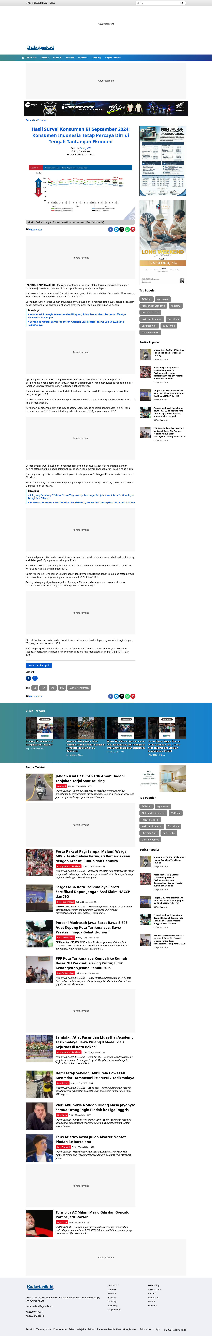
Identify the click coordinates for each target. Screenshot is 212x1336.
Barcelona (173, 319)
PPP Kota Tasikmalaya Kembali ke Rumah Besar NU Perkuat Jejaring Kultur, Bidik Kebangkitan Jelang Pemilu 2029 (169, 432)
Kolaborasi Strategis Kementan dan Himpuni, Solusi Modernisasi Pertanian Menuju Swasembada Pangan (77, 316)
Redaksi (30, 1329)
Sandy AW (85, 148)
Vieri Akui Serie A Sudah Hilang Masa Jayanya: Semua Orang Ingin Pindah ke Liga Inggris (95, 1107)
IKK (62, 687)
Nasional (45, 57)
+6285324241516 (35, 1315)
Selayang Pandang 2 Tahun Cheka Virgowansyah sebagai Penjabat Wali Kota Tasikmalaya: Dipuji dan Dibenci (81, 496)
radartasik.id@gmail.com (39, 1306)
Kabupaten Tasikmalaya (68, 866)
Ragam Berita (112, 57)
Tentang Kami (43, 1329)
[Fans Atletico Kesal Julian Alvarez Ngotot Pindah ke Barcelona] (39, 1148)
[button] (113, 58)
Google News (130, 1329)
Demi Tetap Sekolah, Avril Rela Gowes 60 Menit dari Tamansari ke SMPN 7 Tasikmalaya (95, 1075)
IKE (52, 687)
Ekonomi (57, 57)
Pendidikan (62, 1083)
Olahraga (82, 57)
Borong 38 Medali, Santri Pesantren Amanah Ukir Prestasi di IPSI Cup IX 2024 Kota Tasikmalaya (76, 323)
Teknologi (96, 57)
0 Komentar (35, 229)
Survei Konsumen (79, 687)
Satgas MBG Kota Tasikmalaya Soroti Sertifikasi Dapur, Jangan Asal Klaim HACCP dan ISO (169, 393)
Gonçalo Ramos (150, 332)
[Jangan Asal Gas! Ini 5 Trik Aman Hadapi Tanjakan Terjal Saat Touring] (145, 354)
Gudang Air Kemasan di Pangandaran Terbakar (39, 743)
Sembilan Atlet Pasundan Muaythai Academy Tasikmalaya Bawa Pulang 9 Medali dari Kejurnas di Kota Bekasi (95, 1042)
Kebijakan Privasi (86, 1329)
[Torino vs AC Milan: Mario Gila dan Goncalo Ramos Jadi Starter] (39, 1223)
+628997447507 (34, 1311)
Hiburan (70, 57)
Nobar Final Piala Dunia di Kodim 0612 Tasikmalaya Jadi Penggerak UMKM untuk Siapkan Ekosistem (126, 744)
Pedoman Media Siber (109, 1329)
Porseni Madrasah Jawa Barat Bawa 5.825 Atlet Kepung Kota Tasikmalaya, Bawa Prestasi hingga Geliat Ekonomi (168, 412)
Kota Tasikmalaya (65, 901)
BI (35, 687)
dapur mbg (169, 325)
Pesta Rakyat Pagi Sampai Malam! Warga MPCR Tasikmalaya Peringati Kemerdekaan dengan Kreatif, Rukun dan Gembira (168, 373)
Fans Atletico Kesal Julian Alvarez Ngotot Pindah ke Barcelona (91, 1139)
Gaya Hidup (154, 1285)
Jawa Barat (31, 57)
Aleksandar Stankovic (153, 305)
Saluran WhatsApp (150, 1329)
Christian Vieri (149, 325)
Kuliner (151, 1293)
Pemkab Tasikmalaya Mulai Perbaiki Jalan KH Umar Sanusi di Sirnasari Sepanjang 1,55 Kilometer (85, 746)
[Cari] (181, 3)
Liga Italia (62, 1115)
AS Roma (176, 305)
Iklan (72, 1329)
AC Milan (146, 299)
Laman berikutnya (38, 665)
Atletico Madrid (150, 312)
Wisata (151, 1301)
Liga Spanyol (63, 1147)
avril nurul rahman (152, 319)
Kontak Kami (60, 1329)
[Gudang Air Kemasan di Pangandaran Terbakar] (45, 728)
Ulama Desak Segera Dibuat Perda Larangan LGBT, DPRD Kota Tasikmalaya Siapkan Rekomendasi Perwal (164, 746)
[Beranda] (23, 58)
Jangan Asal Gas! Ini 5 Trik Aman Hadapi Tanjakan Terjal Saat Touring (169, 353)
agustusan (163, 299)
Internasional (154, 1289)
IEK (43, 687)
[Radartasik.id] (40, 48)
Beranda (30, 120)
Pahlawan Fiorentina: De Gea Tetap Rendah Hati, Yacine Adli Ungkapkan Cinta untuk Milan (82, 502)
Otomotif (61, 786)
